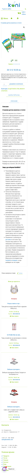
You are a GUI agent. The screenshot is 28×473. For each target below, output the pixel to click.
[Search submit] (25, 9)
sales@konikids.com (7, 439)
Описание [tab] (14, 101)
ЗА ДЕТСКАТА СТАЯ (13, 89)
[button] (4, 18)
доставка (8, 239)
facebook (8, 260)
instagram (15, 260)
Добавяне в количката (16, 84)
